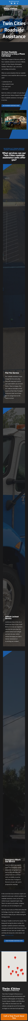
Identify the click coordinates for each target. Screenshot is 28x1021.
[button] (8, 967)
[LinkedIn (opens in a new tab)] (14, 3)
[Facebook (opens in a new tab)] (11, 3)
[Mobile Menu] (23, 9)
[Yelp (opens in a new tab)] (17, 3)
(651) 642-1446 (15, 1)
